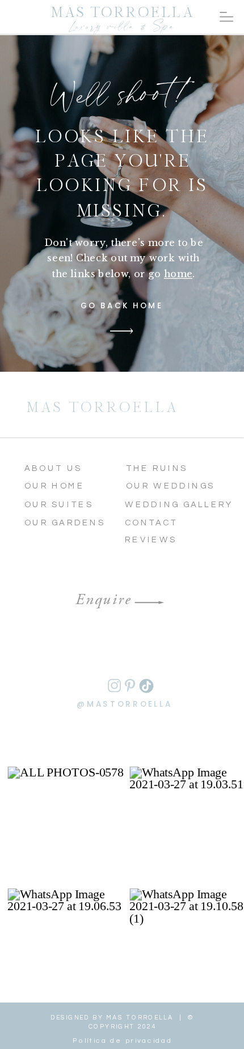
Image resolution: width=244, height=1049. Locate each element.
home (178, 273)
